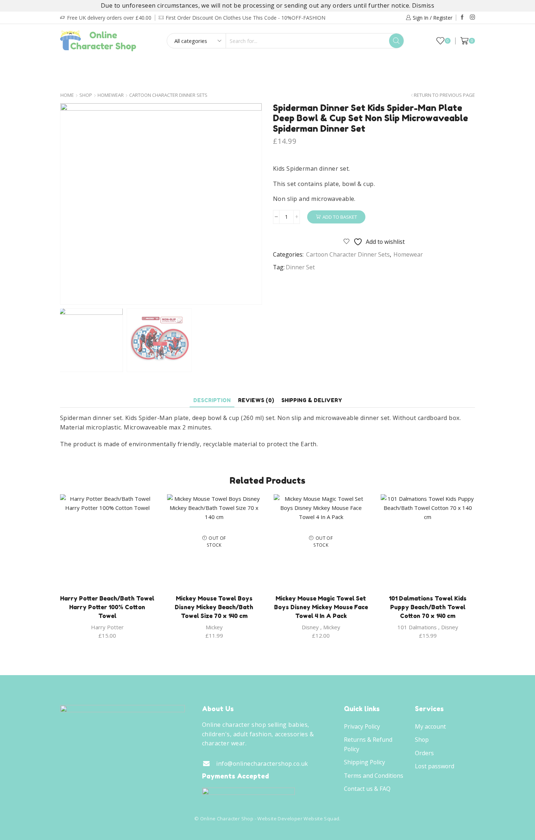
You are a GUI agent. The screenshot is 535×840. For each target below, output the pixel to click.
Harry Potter (107, 627)
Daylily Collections (409, 65)
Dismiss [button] (423, 5)
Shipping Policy (364, 762)
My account (430, 726)
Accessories (315, 65)
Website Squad (321, 818)
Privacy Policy (362, 726)
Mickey (214, 627)
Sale (457, 65)
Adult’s (175, 65)
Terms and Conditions (373, 776)
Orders (424, 753)
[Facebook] (462, 17)
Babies (140, 65)
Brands (265, 81)
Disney (310, 627)
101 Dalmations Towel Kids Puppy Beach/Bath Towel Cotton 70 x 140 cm (428, 607)
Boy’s (77, 65)
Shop (85, 95)
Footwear (218, 65)
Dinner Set (300, 267)
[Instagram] (472, 17)
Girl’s (107, 65)
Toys (356, 65)
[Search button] (396, 40)
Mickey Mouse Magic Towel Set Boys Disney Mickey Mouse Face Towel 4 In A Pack (321, 607)
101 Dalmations (417, 627)
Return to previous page (444, 95)
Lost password (434, 766)
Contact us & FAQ (367, 789)
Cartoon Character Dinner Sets (168, 95)
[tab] (212, 400)
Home (67, 95)
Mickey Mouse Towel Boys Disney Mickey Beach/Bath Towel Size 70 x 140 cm (214, 607)
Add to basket (339, 217)
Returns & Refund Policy (368, 744)
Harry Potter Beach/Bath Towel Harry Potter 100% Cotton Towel (107, 607)
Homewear (265, 65)
